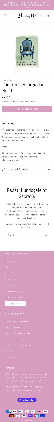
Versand (13, 101)
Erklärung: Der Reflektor (14, 339)
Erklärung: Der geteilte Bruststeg (18, 345)
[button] (6, 16)
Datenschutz (10, 279)
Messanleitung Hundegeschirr (17, 321)
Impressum (9, 261)
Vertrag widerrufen (15, 303)
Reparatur (9, 351)
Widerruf (8, 273)
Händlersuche (10, 285)
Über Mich (9, 357)
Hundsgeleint (30, 421)
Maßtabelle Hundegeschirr (15, 327)
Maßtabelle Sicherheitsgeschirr (17, 333)
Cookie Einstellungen (13, 297)
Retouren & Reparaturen (14, 291)
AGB (6, 267)
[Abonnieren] (46, 235)
